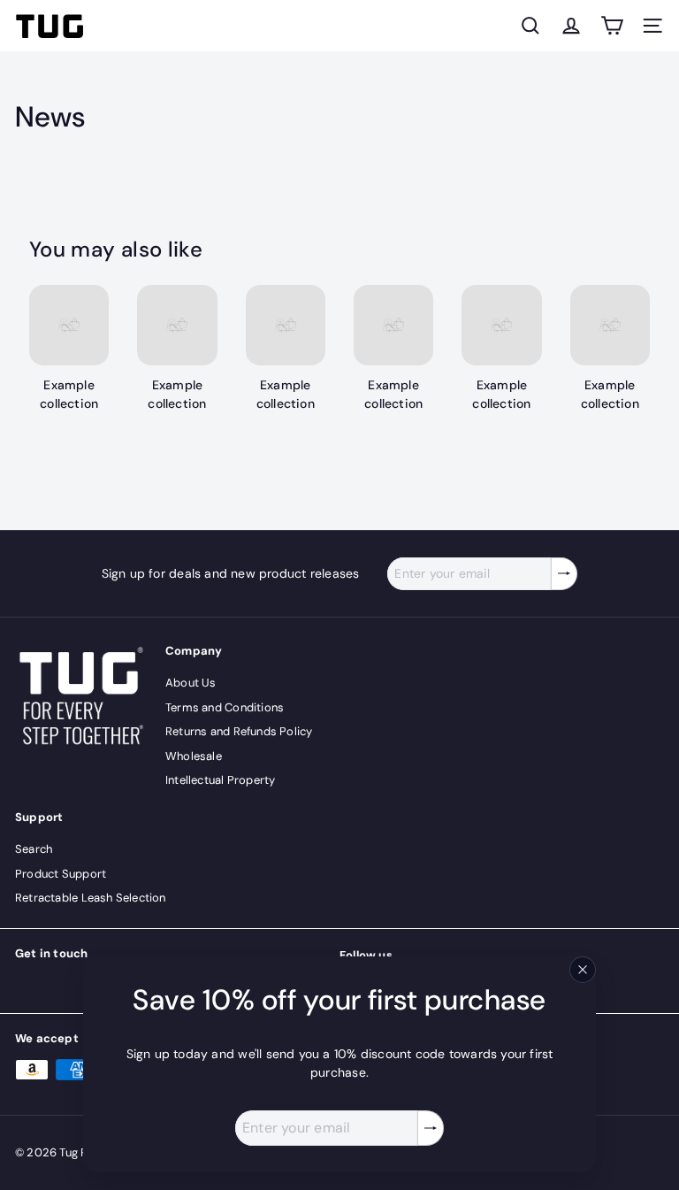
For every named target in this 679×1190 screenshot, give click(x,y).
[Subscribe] (430, 1128)
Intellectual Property (220, 779)
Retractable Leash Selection (90, 897)
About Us (191, 682)
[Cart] (611, 25)
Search (33, 848)
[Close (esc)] (582, 969)
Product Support (60, 873)
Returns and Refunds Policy (238, 731)
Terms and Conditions (224, 707)
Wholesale (193, 756)
